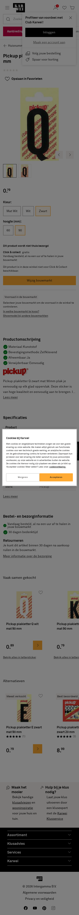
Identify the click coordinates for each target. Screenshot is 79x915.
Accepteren (56, 477)
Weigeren (23, 477)
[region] (39, 457)
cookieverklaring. (57, 467)
